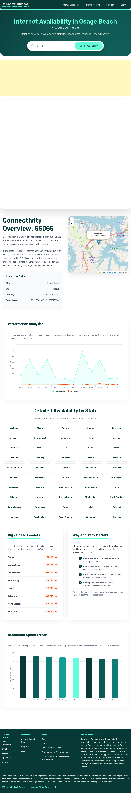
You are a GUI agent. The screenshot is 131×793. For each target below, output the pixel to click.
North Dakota (91, 487)
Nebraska (40, 477)
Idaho (40, 447)
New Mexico (14, 487)
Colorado (14, 438)
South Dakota (14, 507)
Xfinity (5, 762)
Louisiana (65, 457)
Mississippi (91, 467)
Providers (110, 4)
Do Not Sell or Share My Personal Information (56, 758)
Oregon (39, 497)
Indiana (91, 447)
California (116, 428)
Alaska (40, 428)
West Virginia (65, 517)
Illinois (65, 447)
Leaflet (103, 272)
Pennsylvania (65, 497)
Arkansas (91, 428)
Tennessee (40, 507)
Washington (40, 517)
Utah (91, 507)
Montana (14, 477)
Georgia (116, 438)
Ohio (116, 487)
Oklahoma (14, 497)
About (44, 739)
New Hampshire (91, 477)
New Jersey (116, 477)
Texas (65, 507)
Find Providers (6, 743)
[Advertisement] (65, 78)
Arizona (65, 428)
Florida (91, 438)
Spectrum (6, 757)
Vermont (117, 507)
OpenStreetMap (113, 272)
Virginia (14, 517)
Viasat (5, 753)
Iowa (116, 447)
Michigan (40, 467)
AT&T (4, 749)
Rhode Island (91, 497)
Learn (123, 4)
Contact (46, 743)
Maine (91, 457)
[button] (98, 242)
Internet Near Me (93, 4)
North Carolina (65, 487)
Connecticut (40, 438)
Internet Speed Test (71, 4)
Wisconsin (91, 517)
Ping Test (25, 746)
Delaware (65, 438)
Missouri (117, 467)
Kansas (14, 457)
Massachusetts (14, 467)
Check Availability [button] (89, 45)
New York (40, 487)
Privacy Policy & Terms (52, 747)
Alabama (14, 428)
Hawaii (14, 447)
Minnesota (65, 467)
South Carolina (117, 497)
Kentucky (39, 457)
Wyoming (116, 517)
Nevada (65, 477)
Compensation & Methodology (55, 752)
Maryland (116, 457)
